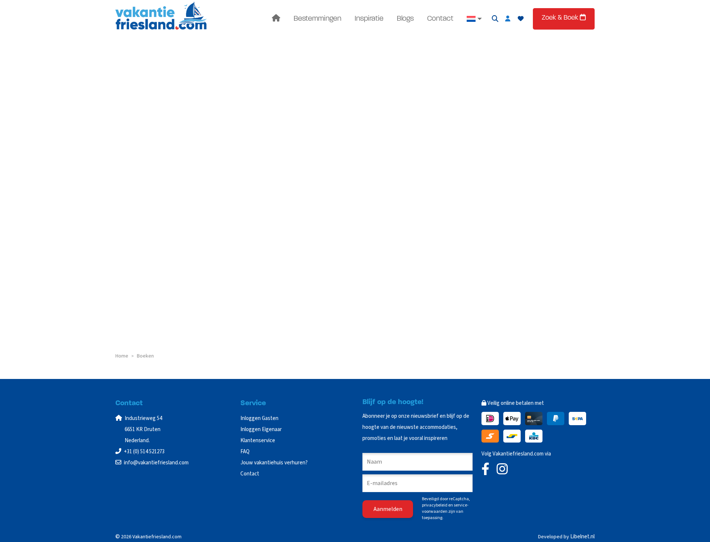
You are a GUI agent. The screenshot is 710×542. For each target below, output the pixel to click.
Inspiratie (369, 19)
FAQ (245, 451)
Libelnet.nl (582, 537)
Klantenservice (257, 440)
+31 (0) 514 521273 (144, 451)
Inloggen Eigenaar (261, 429)
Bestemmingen (317, 19)
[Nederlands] (474, 19)
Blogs (405, 19)
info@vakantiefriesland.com (156, 463)
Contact (440, 19)
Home (121, 356)
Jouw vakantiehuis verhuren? (274, 463)
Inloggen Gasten (259, 418)
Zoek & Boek (561, 18)
